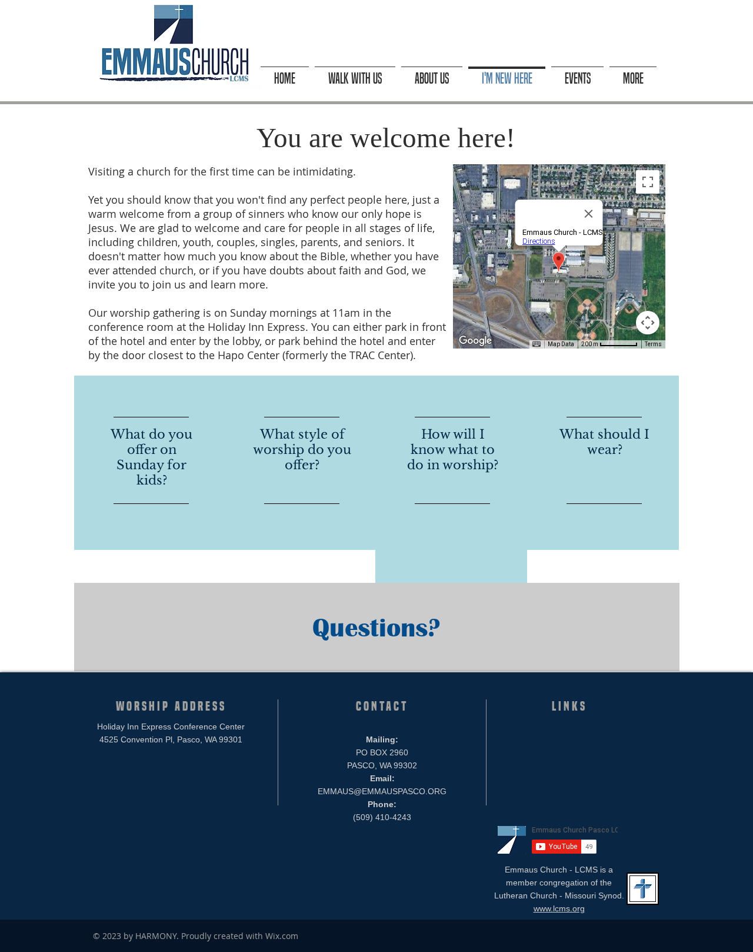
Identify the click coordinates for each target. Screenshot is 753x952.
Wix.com (281, 935)
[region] (150, 463)
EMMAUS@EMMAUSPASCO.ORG (382, 791)
